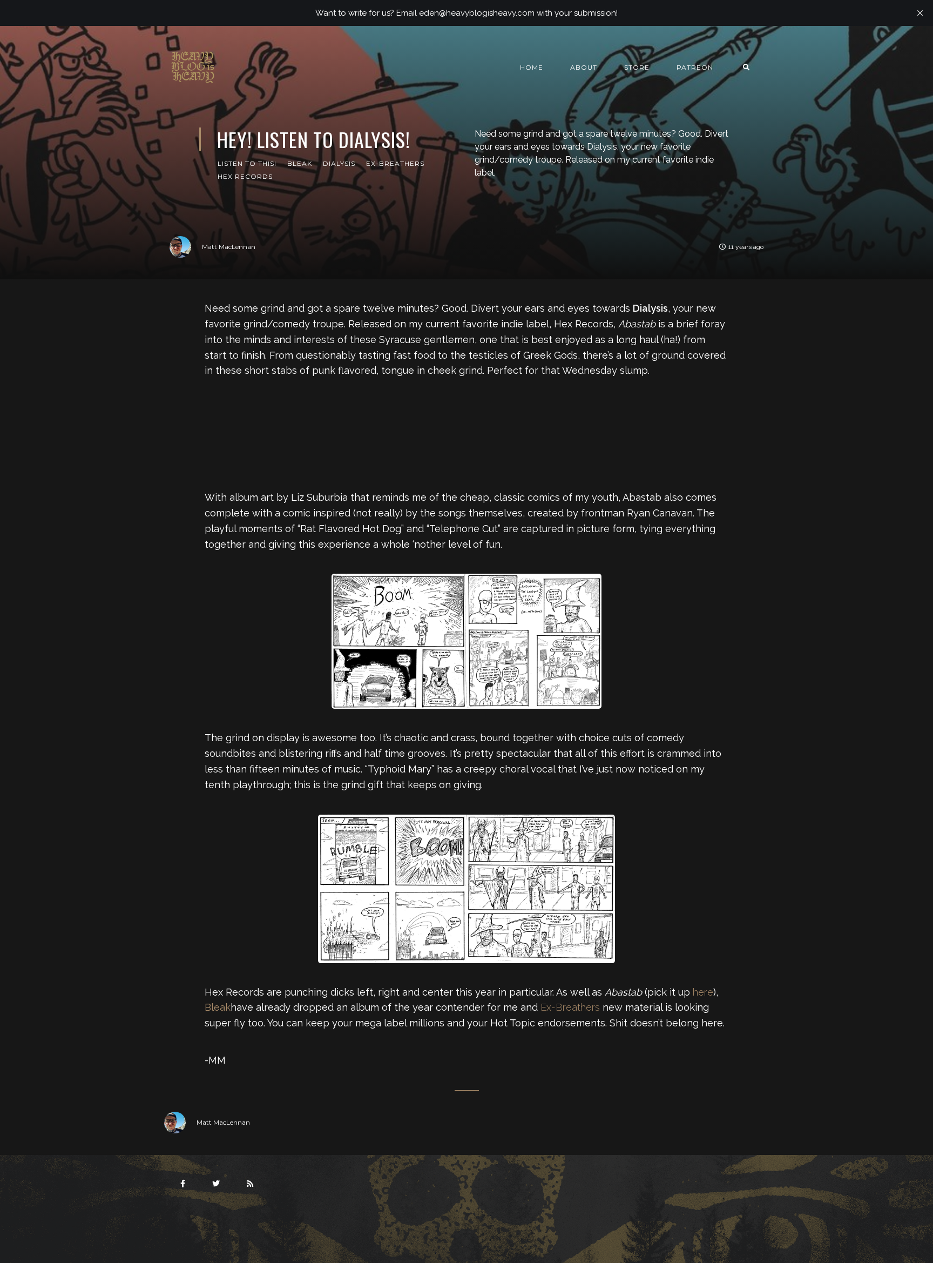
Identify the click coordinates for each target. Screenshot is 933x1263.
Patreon (695, 67)
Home (531, 67)
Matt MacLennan (228, 247)
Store (637, 67)
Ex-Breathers (395, 163)
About (583, 67)
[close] (920, 13)
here (703, 992)
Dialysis (339, 163)
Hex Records (245, 176)
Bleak (299, 163)
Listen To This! (247, 163)
